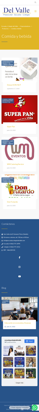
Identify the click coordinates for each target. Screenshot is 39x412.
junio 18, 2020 (11, 130)
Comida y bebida (7, 64)
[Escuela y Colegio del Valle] (16, 11)
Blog (4, 302)
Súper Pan (11, 126)
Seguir (31, 341)
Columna (5, 301)
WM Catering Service (15, 164)
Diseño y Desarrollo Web (13, 409)
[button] (35, 408)
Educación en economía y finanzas (17, 323)
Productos (6, 63)
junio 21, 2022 (11, 326)
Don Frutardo (12, 202)
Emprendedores (7, 61)
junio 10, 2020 (11, 168)
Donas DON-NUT (14, 85)
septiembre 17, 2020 (13, 88)
